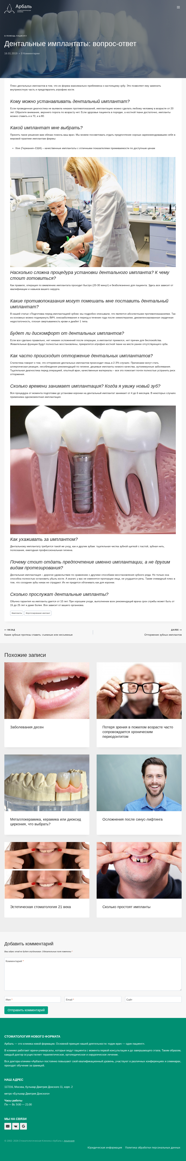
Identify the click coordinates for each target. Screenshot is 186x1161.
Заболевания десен (27, 727)
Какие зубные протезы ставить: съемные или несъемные (38, 632)
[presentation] (46, 690)
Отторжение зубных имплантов (163, 632)
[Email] (7, 1126)
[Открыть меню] (178, 7)
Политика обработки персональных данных (152, 1147)
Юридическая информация (105, 1147)
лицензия (69, 1140)
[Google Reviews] (23, 1126)
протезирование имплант (38, 613)
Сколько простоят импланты (126, 907)
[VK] (15, 1126)
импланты (17, 613)
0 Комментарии (30, 53)
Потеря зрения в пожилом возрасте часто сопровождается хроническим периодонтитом (137, 732)
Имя (9, 999)
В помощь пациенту (15, 36)
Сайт (129, 999)
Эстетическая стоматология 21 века (40, 907)
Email (70, 999)
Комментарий (15, 960)
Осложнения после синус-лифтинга (132, 819)
